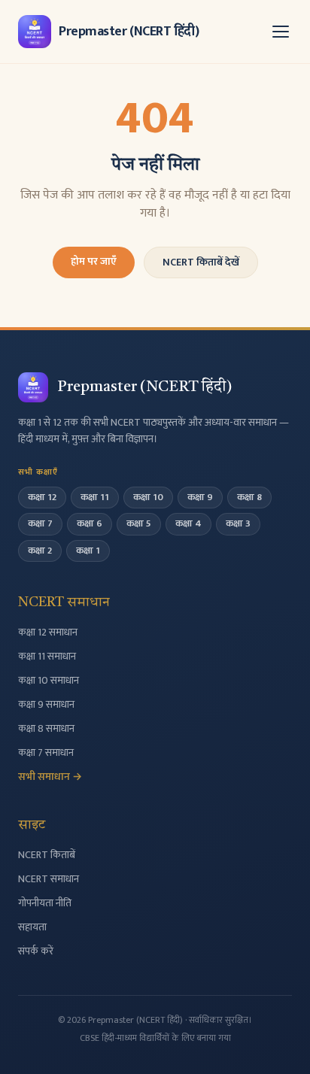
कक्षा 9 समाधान (46, 704)
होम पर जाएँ (94, 261)
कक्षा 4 (188, 523)
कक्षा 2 (40, 550)
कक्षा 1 (88, 550)
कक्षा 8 (249, 497)
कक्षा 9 (200, 497)
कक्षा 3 (238, 523)
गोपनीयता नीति (44, 903)
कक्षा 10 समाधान (48, 680)
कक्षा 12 (42, 497)
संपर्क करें (35, 951)
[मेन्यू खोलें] (280, 32)
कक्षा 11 (95, 497)
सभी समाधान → (50, 776)
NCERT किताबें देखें (201, 262)
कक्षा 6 (89, 523)
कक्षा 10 (148, 497)
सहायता (32, 927)
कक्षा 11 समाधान (47, 656)
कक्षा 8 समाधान (46, 728)
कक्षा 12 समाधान (48, 632)
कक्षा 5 (138, 523)
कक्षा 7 (40, 523)
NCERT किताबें (46, 854)
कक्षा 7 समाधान (46, 752)
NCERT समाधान (48, 878)
